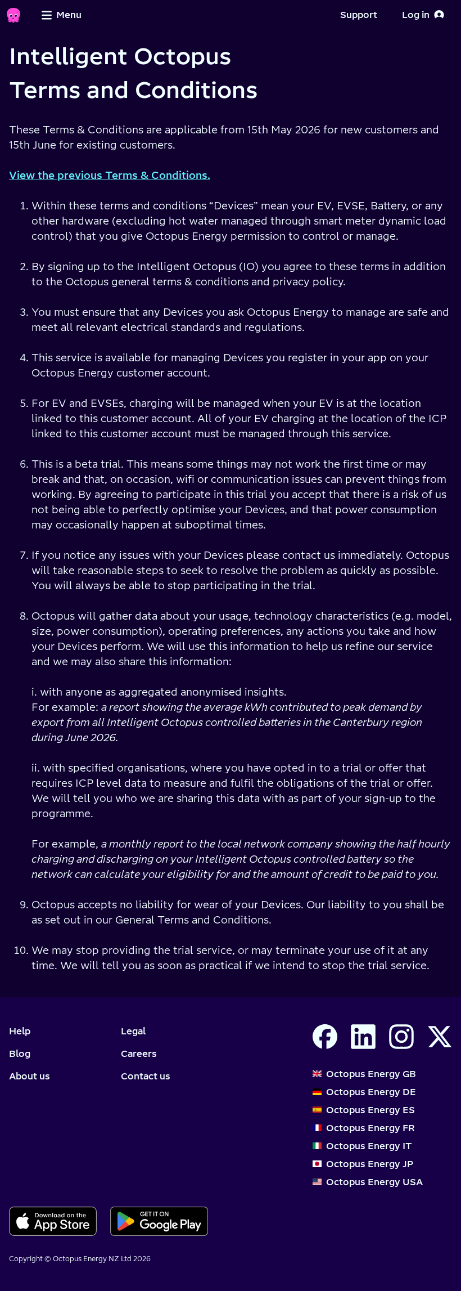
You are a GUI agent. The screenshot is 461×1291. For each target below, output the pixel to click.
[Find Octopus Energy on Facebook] (325, 1036)
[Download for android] (159, 1221)
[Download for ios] (53, 1221)
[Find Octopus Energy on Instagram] (401, 1036)
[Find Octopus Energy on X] (439, 1036)
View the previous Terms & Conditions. (109, 175)
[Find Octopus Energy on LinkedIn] (363, 1036)
